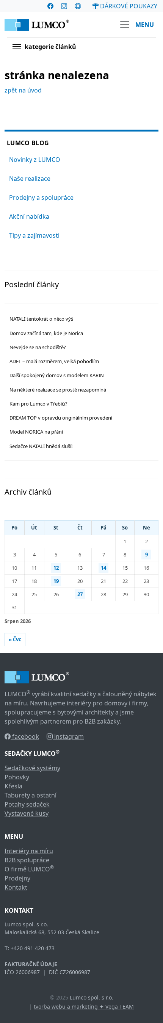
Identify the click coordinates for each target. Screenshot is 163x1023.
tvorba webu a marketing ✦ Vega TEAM (84, 1006)
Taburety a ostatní (30, 795)
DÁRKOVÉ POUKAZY (128, 6)
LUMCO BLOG (28, 143)
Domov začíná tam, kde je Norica (46, 333)
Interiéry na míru (29, 851)
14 (103, 567)
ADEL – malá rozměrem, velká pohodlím (54, 361)
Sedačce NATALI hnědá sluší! (41, 446)
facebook (25, 736)
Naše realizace (29, 178)
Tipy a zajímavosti (34, 235)
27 (80, 594)
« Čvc (15, 639)
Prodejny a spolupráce (41, 197)
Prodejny (17, 878)
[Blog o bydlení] (78, 6)
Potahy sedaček (27, 804)
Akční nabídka (29, 216)
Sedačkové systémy (32, 768)
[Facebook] (50, 6)
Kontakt (16, 887)
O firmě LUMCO (29, 869)
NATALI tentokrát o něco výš (41, 318)
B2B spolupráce (27, 860)
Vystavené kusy (27, 813)
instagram (68, 736)
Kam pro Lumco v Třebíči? (38, 403)
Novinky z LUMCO (34, 159)
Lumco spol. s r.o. (91, 997)
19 (56, 581)
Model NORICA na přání (36, 431)
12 (56, 567)
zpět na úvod (23, 90)
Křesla (13, 786)
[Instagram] (64, 6)
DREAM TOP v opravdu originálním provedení (60, 417)
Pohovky (17, 777)
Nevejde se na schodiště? (37, 347)
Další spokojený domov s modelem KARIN (56, 375)
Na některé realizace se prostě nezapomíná (57, 389)
